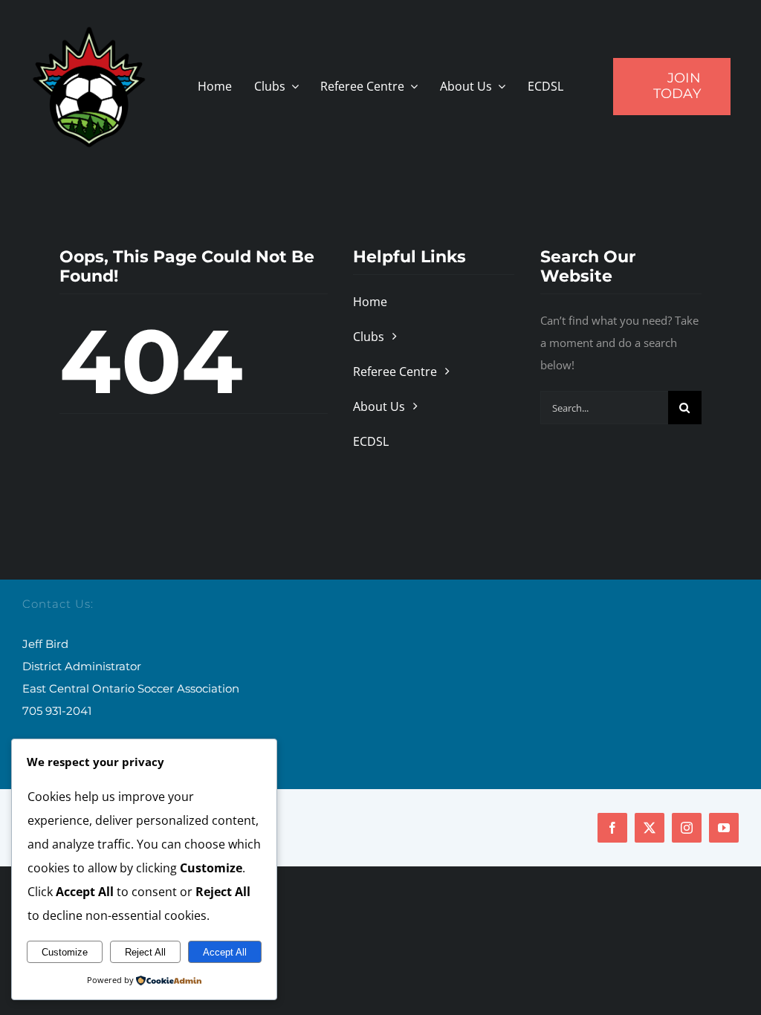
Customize (65, 952)
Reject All (145, 952)
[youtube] (724, 828)
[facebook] (612, 828)
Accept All (225, 952)
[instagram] (687, 828)
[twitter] (649, 828)
